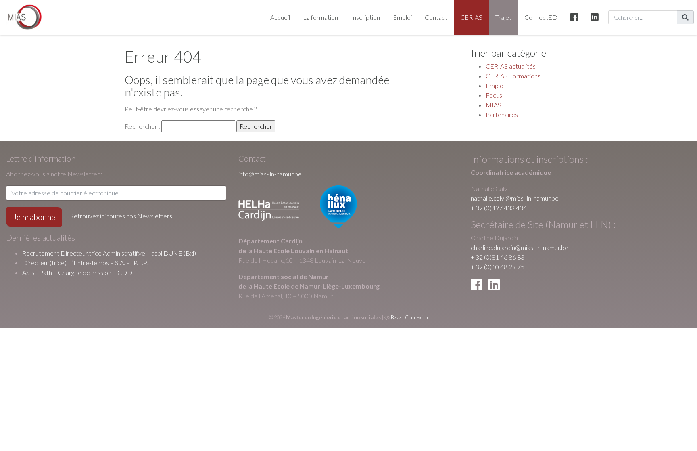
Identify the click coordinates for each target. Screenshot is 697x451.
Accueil (280, 17)
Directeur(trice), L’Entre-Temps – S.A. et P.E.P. (85, 262)
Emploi (402, 17)
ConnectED (540, 17)
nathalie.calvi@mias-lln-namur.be (515, 198)
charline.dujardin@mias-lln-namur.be (519, 247)
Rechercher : (142, 126)
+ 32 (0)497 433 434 (499, 208)
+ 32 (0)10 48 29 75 (497, 267)
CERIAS (471, 17)
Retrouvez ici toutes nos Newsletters (121, 216)
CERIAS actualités (511, 66)
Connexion (416, 317)
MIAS (493, 105)
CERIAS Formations (513, 76)
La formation (320, 17)
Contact (436, 17)
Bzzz (396, 317)
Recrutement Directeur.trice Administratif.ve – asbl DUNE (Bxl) (109, 253)
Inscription (365, 17)
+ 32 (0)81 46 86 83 (497, 257)
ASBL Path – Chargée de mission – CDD (77, 272)
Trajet (503, 17)
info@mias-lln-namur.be (270, 174)
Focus (494, 95)
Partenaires (502, 114)
